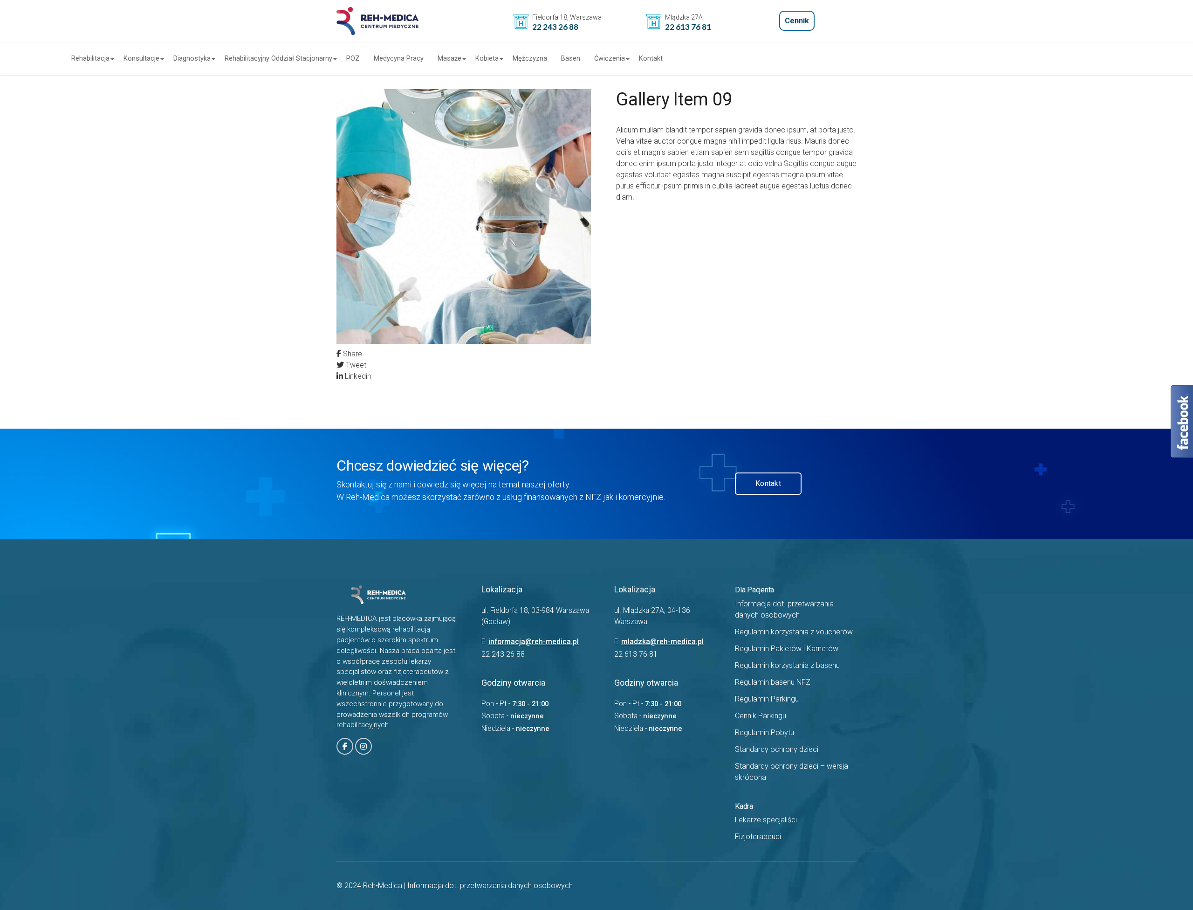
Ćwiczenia (609, 59)
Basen (570, 59)
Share (351, 353)
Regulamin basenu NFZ (772, 682)
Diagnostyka (192, 59)
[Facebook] (344, 746)
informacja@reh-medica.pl (533, 642)
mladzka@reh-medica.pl (662, 642)
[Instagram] (363, 746)
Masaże (449, 59)
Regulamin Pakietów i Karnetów (786, 648)
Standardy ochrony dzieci (776, 749)
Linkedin (357, 376)
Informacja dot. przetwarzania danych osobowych (490, 885)
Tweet (355, 365)
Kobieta (487, 59)
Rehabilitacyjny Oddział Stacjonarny (278, 59)
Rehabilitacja (90, 59)
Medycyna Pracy (399, 59)
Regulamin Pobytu (764, 732)
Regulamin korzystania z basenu (787, 665)
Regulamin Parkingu (767, 699)
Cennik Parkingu (760, 715)
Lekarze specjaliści (766, 819)
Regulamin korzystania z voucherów (794, 631)
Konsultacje (141, 59)
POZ (353, 59)
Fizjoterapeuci (758, 836)
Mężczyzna (530, 59)
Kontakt (651, 59)
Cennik (797, 20)
